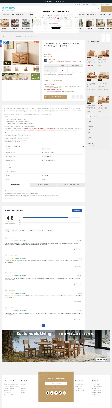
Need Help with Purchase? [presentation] (71, 184)
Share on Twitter (1, 43)
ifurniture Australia (96, 392)
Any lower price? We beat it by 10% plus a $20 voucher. (65, 62)
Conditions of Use (79, 390)
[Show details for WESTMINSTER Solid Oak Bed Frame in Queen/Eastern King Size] (92, 75)
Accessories (91, 143)
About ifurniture (95, 388)
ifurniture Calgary (96, 384)
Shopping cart (24, 390)
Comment (77, 249)
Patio (89, 137)
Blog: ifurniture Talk (8, 394)
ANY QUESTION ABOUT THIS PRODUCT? (52, 89)
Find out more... (70, 74)
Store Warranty (7, 390)
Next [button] (37, 69)
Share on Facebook (1, 41)
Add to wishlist (73, 97)
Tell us (66, 86)
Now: (45, 57)
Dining (89, 129)
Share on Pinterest (1, 46)
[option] (7, 68)
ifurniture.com (95, 394)
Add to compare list (77, 97)
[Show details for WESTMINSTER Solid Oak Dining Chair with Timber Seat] (103, 99)
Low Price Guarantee (9, 388)
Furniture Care (78, 388)
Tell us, (63, 91)
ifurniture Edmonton (97, 386)
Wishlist (23, 392)
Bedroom (90, 126)
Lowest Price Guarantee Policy (55, 87)
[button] (109, 25)
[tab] (16, 185)
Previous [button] (5, 69)
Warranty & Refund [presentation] (43, 184)
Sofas (89, 121)
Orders (22, 386)
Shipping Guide (78, 386)
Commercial (91, 146)
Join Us (94, 397)
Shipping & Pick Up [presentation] (16, 184)
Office (89, 140)
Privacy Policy (7, 392)
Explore (90, 132)
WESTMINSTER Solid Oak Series (55, 80)
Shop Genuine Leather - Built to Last (54, 1)
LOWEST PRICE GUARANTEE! (50, 84)
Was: (45, 54)
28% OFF (36, 42)
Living (89, 124)
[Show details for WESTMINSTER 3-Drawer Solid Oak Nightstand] (103, 53)
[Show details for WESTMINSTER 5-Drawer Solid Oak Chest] (92, 53)
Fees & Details (8, 198)
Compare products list (105, 4)
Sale (89, 135)
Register (78, 4)
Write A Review (77, 210)
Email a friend (81, 97)
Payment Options (79, 384)
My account (23, 384)
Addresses (23, 388)
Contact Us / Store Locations (11, 384)
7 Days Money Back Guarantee (11, 386)
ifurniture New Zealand (97, 390)
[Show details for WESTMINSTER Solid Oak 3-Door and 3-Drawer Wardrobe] (92, 99)
